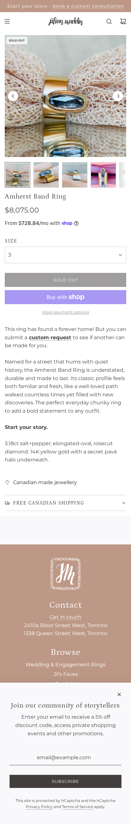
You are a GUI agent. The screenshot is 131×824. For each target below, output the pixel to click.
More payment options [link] (65, 312)
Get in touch (65, 617)
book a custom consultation (88, 6)
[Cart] (123, 21)
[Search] (109, 21)
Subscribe (65, 781)
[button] (13, 96)
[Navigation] (7, 21)
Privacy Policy (39, 806)
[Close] (119, 694)
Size (11, 241)
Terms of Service (77, 806)
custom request (50, 337)
